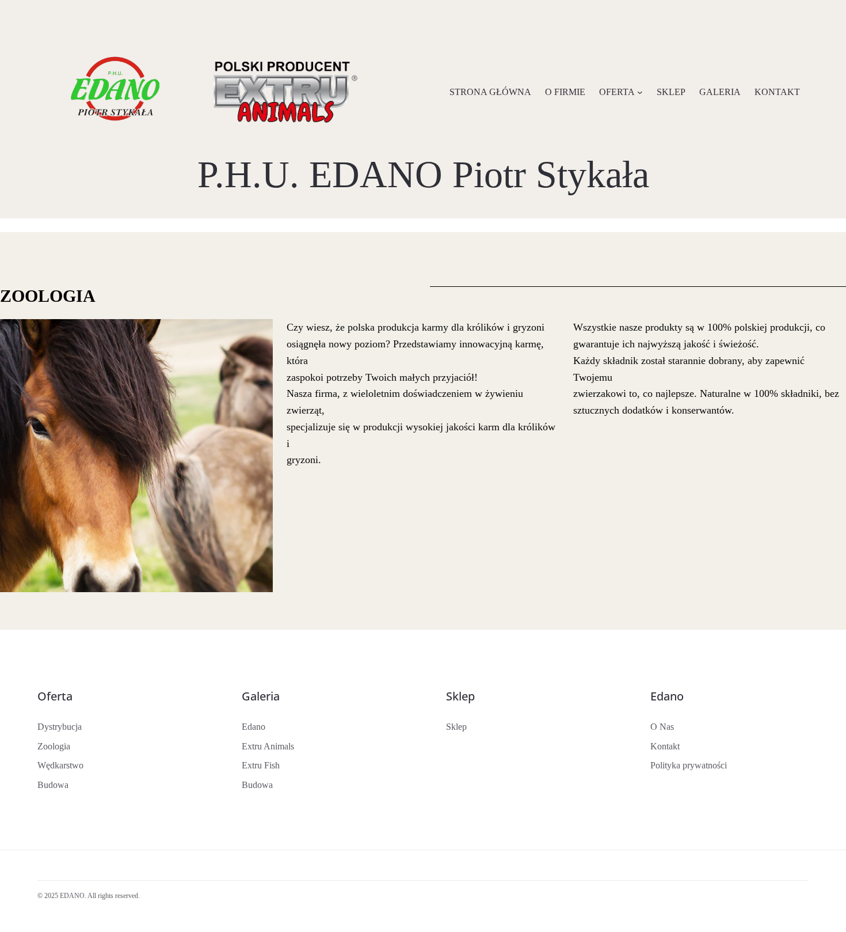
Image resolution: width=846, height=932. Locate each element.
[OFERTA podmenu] (640, 92)
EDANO (72, 896)
